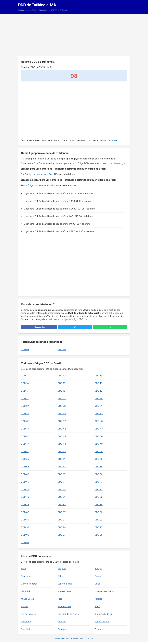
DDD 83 (25, 504)
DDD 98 (54, 10)
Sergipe (62, 629)
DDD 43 (99, 428)
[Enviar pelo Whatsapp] (110, 327)
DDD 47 (25, 443)
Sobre (58, 639)
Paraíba (98, 598)
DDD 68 (98, 474)
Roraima (62, 621)
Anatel (114, 140)
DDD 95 (98, 527)
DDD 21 (25, 398)
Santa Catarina (102, 621)
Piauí (97, 606)
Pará (60, 598)
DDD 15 (61, 383)
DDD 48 (62, 443)
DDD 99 (62, 349)
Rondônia (26, 621)
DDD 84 (62, 504)
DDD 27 (25, 406)
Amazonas (26, 576)
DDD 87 (62, 512)
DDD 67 (62, 474)
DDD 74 (25, 489)
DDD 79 (25, 497)
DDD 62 (98, 459)
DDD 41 (25, 428)
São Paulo (26, 629)
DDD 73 (99, 481)
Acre (23, 568)
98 (50, 174)
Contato (89, 639)
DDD (34, 10)
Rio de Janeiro (28, 614)
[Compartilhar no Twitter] (75, 327)
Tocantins (99, 629)
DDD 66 (25, 474)
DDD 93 (25, 527)
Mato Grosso (64, 591)
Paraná (24, 606)
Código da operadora (35, 174)
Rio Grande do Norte (68, 614)
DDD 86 (25, 512)
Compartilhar (39, 327)
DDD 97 (62, 534)
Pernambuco (64, 606)
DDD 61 (61, 459)
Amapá (98, 568)
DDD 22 (62, 398)
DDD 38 (99, 421)
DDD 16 (98, 383)
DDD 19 (98, 390)
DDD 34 (99, 413)
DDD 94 (62, 527)
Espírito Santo (65, 583)
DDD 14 (25, 383)
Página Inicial (23, 10)
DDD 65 (98, 466)
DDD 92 (98, 519)
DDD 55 (25, 459)
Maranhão (43, 10)
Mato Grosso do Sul (105, 591)
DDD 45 (62, 436)
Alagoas (62, 568)
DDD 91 (61, 519)
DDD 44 (25, 436)
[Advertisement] (74, 35)
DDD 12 (61, 375)
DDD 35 (25, 421)
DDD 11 (24, 375)
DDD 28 (62, 406)
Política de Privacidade (72, 639)
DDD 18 (61, 390)
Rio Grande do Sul (104, 614)
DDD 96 (25, 534)
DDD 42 (62, 428)
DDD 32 (25, 413)
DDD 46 (99, 436)
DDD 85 (98, 504)
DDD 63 (25, 466)
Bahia (60, 576)
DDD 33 (62, 413)
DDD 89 (25, 519)
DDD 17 (25, 390)
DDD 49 (99, 443)
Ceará (98, 576)
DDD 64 (62, 466)
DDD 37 (62, 421)
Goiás (97, 583)
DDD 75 (62, 489)
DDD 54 (99, 451)
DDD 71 (61, 481)
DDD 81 (61, 497)
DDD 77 (98, 489)
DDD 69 (25, 481)
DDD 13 (98, 375)
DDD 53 (62, 451)
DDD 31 (98, 406)
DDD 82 (98, 497)
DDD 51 (25, 451)
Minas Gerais (27, 598)
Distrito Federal (29, 583)
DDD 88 (98, 512)
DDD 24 (99, 398)
